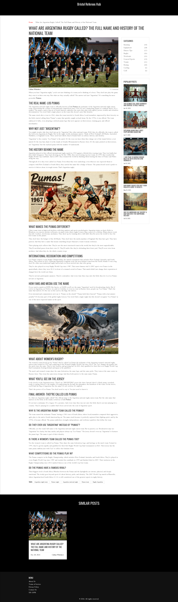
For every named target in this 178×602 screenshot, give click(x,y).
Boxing (126, 65)
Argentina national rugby (70, 482)
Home (31, 22)
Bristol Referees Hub (89, 4)
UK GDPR (32, 592)
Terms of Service (35, 584)
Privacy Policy (34, 587)
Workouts (127, 56)
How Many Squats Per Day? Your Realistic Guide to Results (135, 186)
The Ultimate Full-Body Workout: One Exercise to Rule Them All (135, 104)
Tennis (126, 62)
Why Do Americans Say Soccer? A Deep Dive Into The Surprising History (135, 213)
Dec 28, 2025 (35, 555)
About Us (32, 581)
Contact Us (33, 589)
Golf (125, 71)
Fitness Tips (128, 51)
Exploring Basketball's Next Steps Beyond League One (133, 131)
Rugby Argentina (98, 482)
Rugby (126, 53)
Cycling (126, 68)
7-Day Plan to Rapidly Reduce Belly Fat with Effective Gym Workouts (134, 158)
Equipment (128, 48)
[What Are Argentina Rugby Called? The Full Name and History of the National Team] (48, 539)
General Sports (129, 59)
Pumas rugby (55, 482)
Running (127, 45)
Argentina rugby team (41, 482)
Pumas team (85, 482)
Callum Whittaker (35, 89)
